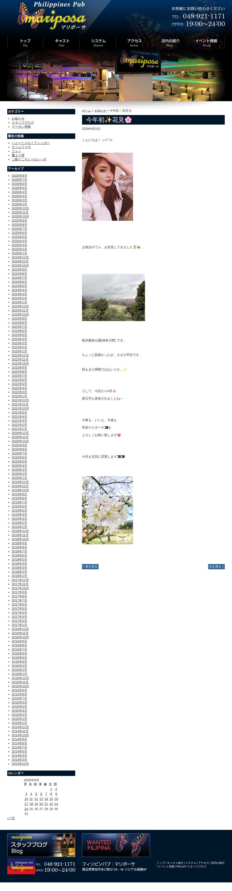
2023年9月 (19, 318)
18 (31, 804)
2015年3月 (19, 715)
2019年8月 (19, 498)
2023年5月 (19, 335)
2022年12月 (20, 355)
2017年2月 (19, 621)
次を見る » (216, 566)
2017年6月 (19, 604)
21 (46, 804)
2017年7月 (19, 600)
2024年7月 (19, 278)
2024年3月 (19, 294)
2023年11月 (20, 310)
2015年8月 (19, 694)
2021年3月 (19, 420)
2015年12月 (20, 678)
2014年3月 (19, 759)
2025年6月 (19, 233)
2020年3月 (19, 469)
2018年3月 (19, 567)
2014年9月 (19, 739)
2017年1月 (19, 625)
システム (190, 862)
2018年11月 (20, 535)
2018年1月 (19, 576)
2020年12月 (20, 433)
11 (31, 799)
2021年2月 (19, 425)
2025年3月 (19, 245)
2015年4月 (19, 710)
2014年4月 (19, 755)
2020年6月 (19, 457)
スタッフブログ (23, 122)
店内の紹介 (218, 862)
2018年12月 (20, 531)
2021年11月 (20, 404)
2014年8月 (19, 743)
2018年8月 (19, 547)
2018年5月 (19, 559)
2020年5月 (19, 461)
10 (26, 799)
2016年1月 (19, 674)
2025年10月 (20, 216)
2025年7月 (19, 229)
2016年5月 (19, 657)
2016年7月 (19, 649)
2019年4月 (19, 514)
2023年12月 (20, 306)
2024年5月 (19, 286)
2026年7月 (19, 180)
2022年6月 (19, 380)
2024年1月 (19, 302)
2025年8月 (19, 224)
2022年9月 (19, 367)
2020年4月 (19, 465)
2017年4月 (19, 612)
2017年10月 (20, 588)
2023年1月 (19, 351)
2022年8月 (19, 371)
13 (41, 799)
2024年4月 (19, 290)
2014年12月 (20, 727)
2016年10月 (20, 637)
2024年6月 (19, 282)
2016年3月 (19, 666)
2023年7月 (19, 327)
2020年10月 (20, 441)
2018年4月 (19, 563)
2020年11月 (20, 437)
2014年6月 (19, 751)
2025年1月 (19, 253)
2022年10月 (20, 363)
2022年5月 (19, 384)
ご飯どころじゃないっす (29, 159)
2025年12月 (20, 208)
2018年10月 (20, 539)
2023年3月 (19, 343)
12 (36, 799)
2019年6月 (19, 506)
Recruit (180, 866)
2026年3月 (19, 196)
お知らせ (100, 110)
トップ (161, 862)
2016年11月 (20, 633)
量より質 (18, 155)
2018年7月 (19, 551)
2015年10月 (20, 686)
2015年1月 (19, 723)
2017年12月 (20, 580)
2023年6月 (19, 331)
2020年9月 (19, 445)
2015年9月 (19, 690)
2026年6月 (19, 184)
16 (56, 799)
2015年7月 (19, 698)
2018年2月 (19, 572)
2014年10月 (20, 735)
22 (51, 804)
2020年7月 (19, 453)
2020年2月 (19, 474)
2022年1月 (19, 396)
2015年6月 (19, 702)
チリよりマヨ (21, 147)
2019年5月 (19, 510)
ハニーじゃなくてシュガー (31, 143)
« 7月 (11, 818)
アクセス (203, 862)
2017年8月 (19, 596)
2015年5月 (19, 706)
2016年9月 (19, 641)
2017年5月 (19, 608)
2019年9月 (19, 494)
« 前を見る (90, 566)
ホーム (87, 110)
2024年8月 (19, 273)
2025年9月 (19, 220)
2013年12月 (20, 764)
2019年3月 (19, 518)
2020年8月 (19, 449)
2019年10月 (20, 490)
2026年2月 (19, 200)
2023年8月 (19, 322)
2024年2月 (19, 298)
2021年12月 (20, 400)
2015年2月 (19, 719)
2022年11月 (20, 359)
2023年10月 (20, 314)
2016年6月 (19, 653)
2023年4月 (19, 339)
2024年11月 (20, 261)
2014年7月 (19, 747)
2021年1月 (19, 429)
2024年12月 (20, 257)
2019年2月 (19, 523)
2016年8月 (19, 645)
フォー (16, 151)
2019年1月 (19, 527)
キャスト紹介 (175, 862)
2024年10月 (20, 265)
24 (26, 809)
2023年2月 (19, 347)
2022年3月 (19, 392)
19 (36, 804)
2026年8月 (19, 175)
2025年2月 (19, 249)
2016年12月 (20, 629)
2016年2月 (19, 670)
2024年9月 (19, 269)
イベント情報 (166, 866)
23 (56, 804)
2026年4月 (19, 192)
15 (51, 799)
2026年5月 (19, 188)
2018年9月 (19, 543)
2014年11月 (20, 731)
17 (26, 804)
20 (41, 804)
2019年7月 (19, 502)
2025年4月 (19, 241)
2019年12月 (20, 482)
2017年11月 (20, 584)
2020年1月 (19, 478)
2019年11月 (20, 486)
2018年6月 (19, 555)
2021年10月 (20, 408)
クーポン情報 (21, 126)
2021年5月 (19, 412)
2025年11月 (20, 212)
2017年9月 (19, 592)
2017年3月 (19, 617)
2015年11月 (20, 682)
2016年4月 (19, 661)
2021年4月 (19, 416)
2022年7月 (19, 376)
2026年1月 (19, 204)
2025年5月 (19, 237)
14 (46, 799)
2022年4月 (19, 388)
